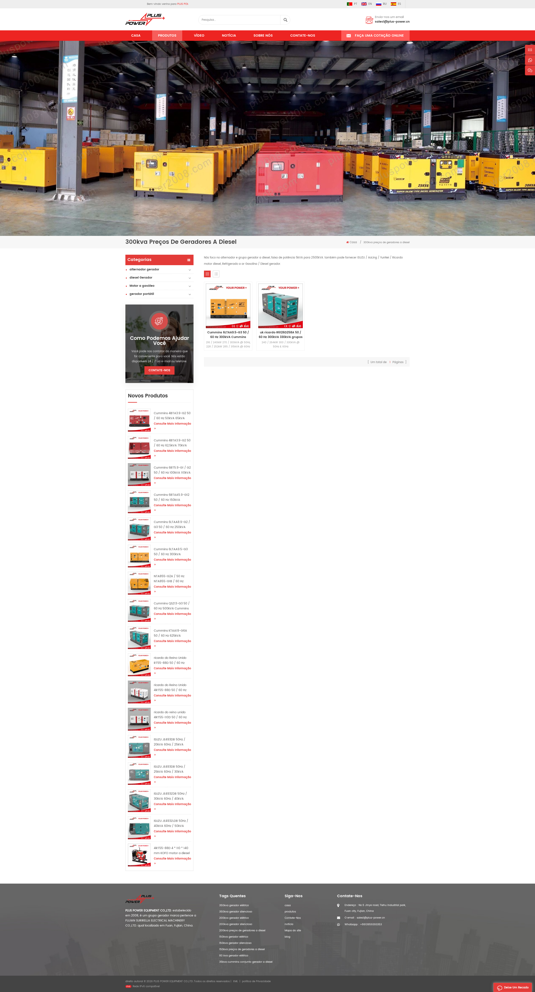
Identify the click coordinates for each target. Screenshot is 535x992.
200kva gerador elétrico (234, 918)
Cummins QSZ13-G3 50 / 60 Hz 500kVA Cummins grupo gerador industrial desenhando (172, 606)
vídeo (199, 35)
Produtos (167, 35)
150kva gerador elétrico (233, 937)
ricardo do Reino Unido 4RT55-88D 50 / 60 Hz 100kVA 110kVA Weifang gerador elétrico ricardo (171, 688)
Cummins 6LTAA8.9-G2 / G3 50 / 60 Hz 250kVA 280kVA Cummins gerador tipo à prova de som (172, 525)
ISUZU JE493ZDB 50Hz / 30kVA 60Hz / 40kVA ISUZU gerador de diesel (171, 796)
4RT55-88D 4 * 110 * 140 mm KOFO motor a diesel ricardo (172, 851)
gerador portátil (142, 294)
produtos (290, 912)
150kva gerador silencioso (235, 943)
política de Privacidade (256, 981)
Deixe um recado (516, 988)
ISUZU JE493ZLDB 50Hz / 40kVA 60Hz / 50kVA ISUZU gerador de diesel (171, 824)
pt (355, 4)
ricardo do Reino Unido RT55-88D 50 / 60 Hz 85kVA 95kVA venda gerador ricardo (170, 660)
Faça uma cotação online (379, 35)
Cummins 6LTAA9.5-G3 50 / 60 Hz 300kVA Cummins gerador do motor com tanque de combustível (171, 552)
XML (235, 981)
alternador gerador (144, 269)
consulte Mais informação (172, 424)
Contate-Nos (302, 35)
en (370, 4)
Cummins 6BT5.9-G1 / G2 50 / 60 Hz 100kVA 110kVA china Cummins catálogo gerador (172, 470)
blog (287, 937)
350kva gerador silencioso (235, 912)
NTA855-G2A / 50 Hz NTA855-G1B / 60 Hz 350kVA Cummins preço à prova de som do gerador (171, 579)
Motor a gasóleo (142, 285)
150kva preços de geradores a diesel (242, 949)
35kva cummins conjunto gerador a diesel (246, 962)
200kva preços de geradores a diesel (242, 931)
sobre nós (263, 35)
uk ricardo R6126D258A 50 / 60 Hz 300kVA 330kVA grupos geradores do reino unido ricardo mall (281, 334)
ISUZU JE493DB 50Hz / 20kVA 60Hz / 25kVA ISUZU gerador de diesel (171, 742)
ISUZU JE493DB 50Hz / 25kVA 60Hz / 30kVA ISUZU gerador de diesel (171, 769)
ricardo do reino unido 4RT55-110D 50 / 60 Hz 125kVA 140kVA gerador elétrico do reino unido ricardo (171, 715)
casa (288, 905)
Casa (135, 35)
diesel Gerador (141, 277)
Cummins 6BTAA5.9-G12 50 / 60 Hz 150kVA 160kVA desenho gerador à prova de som (172, 497)
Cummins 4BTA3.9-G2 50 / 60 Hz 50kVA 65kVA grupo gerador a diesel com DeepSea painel (172, 416)
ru (385, 4)
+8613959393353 (371, 924)
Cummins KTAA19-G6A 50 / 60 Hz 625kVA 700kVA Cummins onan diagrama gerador (171, 633)
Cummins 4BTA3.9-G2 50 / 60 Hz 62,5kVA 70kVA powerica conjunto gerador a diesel (172, 443)
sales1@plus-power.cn (392, 21)
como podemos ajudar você (159, 341)
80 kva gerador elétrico (233, 956)
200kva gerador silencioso (235, 924)
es (399, 4)
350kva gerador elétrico (234, 905)
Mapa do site (293, 931)
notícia (229, 35)
